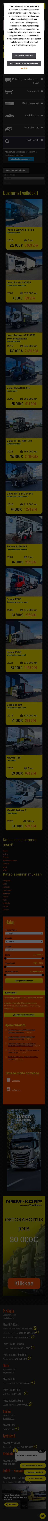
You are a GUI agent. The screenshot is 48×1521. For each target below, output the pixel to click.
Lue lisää (24, 68)
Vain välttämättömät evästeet (24, 63)
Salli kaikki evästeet (24, 55)
